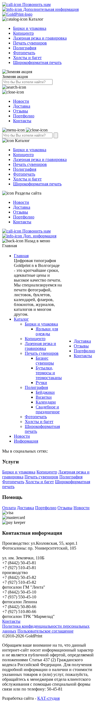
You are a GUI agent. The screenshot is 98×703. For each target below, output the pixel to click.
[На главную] (17, 14)
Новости (21, 101)
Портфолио (23, 116)
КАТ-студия (48, 698)
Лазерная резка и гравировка (40, 38)
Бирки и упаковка (29, 28)
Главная (21, 255)
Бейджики (45, 392)
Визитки (44, 397)
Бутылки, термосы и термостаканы (49, 373)
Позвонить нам (36, 4)
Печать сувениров (30, 43)
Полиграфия (24, 48)
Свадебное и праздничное (48, 409)
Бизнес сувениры (45, 360)
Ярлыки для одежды (47, 331)
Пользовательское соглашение (45, 631)
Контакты (22, 120)
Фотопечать (24, 52)
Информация (26, 441)
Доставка (21, 106)
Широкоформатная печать (37, 62)
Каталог (21, 319)
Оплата (9, 507)
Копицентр (23, 33)
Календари (46, 402)
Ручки (41, 382)
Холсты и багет (27, 57)
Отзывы (20, 111)
